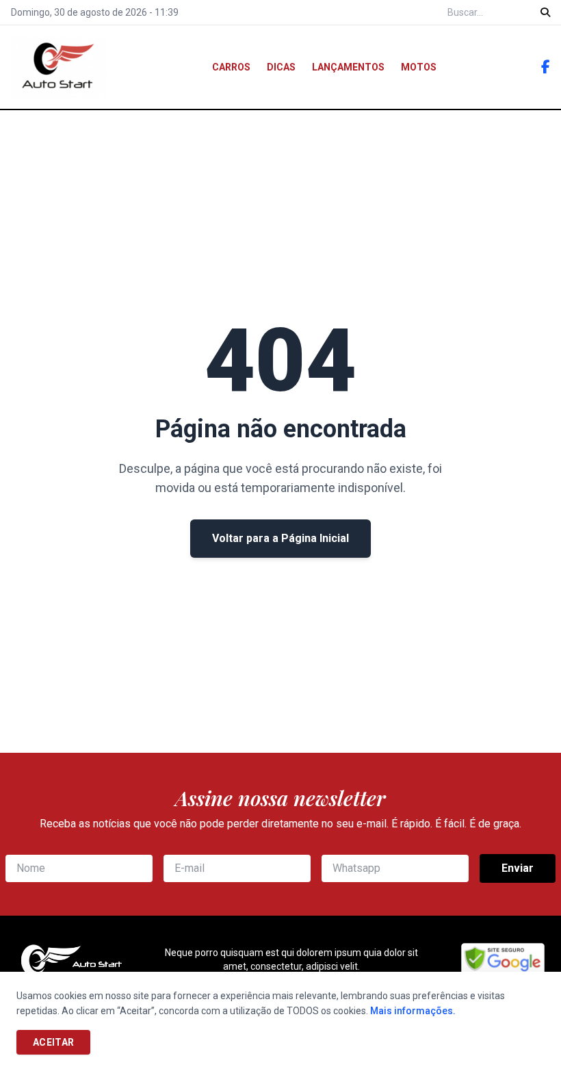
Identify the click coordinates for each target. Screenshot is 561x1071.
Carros (231, 67)
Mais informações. (413, 1010)
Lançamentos (348, 67)
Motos (418, 67)
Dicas (281, 67)
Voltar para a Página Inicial (280, 538)
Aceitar (53, 1042)
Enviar (517, 868)
